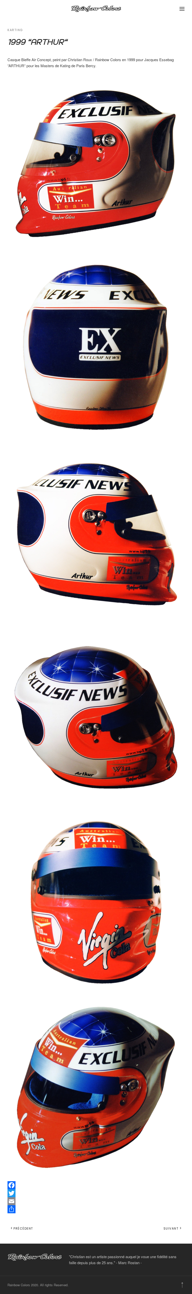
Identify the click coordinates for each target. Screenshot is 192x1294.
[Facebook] (96, 1185)
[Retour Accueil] (96, 9)
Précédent (23, 1228)
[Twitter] (96, 1193)
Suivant (171, 1228)
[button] (182, 9)
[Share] (96, 1209)
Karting (15, 30)
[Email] (96, 1201)
